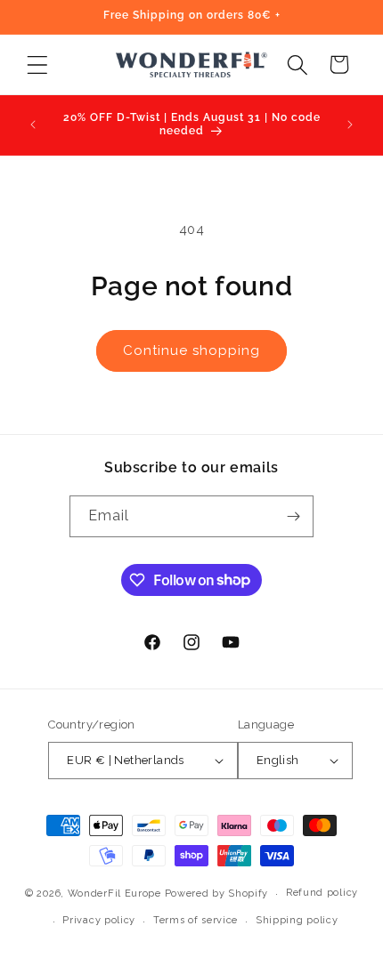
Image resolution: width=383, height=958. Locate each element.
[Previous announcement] (33, 124)
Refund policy (322, 892)
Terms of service (195, 920)
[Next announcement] (350, 124)
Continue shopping (191, 350)
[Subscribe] (293, 516)
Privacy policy (98, 920)
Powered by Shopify (217, 893)
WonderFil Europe (114, 893)
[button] (37, 64)
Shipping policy (297, 920)
